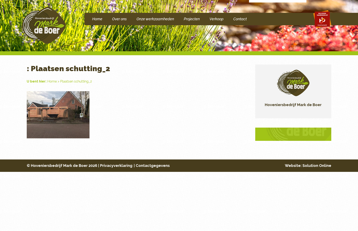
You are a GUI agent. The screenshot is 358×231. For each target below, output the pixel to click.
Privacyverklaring (116, 165)
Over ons (119, 19)
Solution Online (316, 165)
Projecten (192, 19)
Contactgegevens (153, 165)
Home (97, 19)
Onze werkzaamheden (155, 19)
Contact (240, 19)
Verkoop (216, 19)
